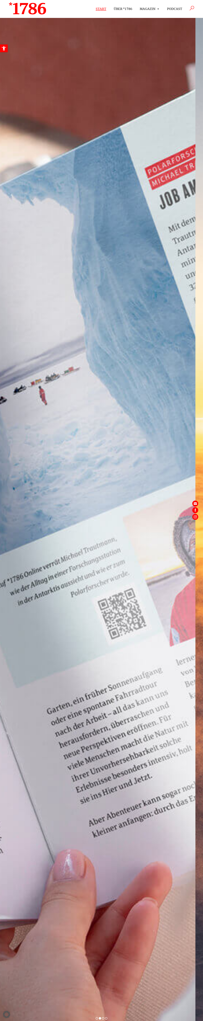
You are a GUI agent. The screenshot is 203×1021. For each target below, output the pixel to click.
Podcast (174, 9)
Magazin (147, 9)
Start (101, 9)
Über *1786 (123, 9)
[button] (4, 48)
